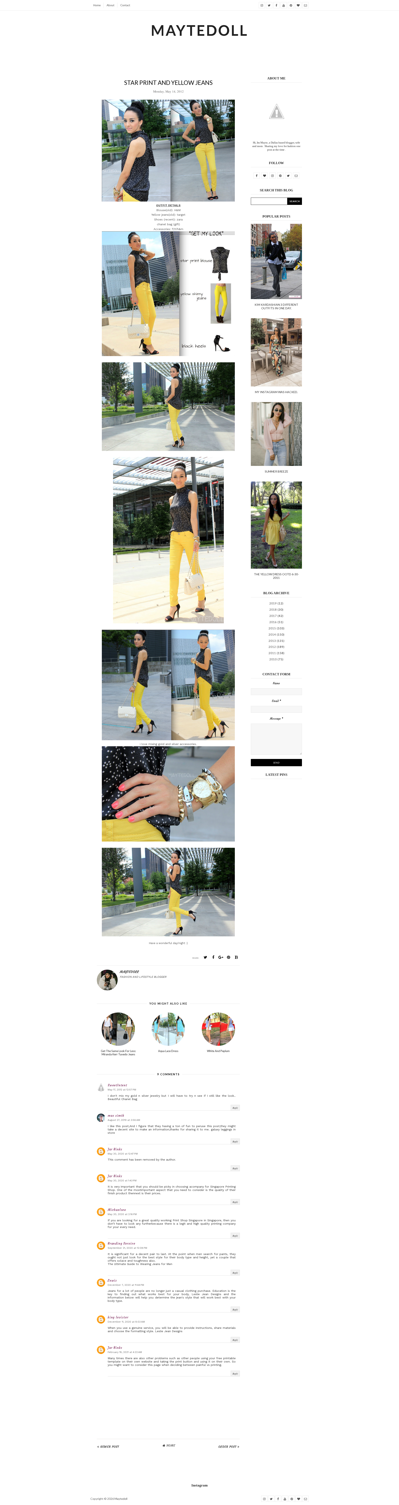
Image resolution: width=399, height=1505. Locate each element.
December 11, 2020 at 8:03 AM (126, 1321)
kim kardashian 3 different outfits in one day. (276, 306)
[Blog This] (236, 957)
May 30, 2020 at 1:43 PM (122, 1180)
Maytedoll (121, 1498)
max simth (116, 1116)
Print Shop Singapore (188, 1220)
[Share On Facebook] (213, 957)
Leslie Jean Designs (207, 1294)
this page (154, 1364)
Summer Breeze (276, 471)
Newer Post (109, 1447)
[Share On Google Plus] (221, 957)
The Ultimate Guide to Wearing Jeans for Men (140, 1264)
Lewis (112, 1280)
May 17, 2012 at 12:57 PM (122, 1089)
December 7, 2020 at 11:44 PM (126, 1284)
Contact (125, 5)
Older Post (227, 1447)
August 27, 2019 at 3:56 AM (124, 1120)
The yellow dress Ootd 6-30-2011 (276, 575)
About (110, 5)
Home (97, 5)
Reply (235, 1107)
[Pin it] (228, 957)
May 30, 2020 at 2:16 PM (122, 1214)
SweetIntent (117, 1085)
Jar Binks (115, 1149)
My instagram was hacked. (276, 392)
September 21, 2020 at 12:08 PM (127, 1247)
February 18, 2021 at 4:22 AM (125, 1352)
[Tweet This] (205, 957)
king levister (118, 1317)
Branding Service (121, 1243)
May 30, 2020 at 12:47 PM (123, 1153)
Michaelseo (117, 1210)
